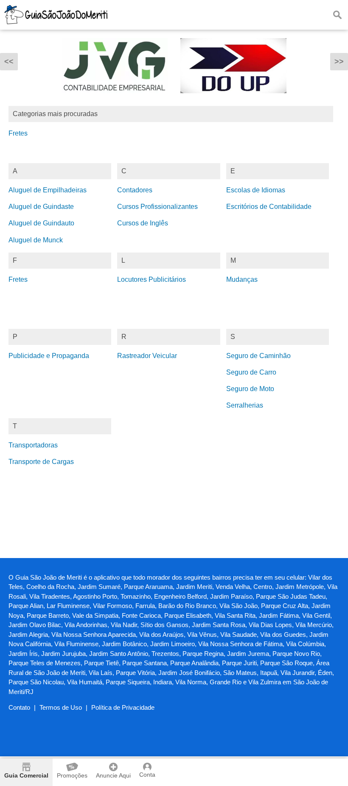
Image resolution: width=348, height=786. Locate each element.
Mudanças (242, 279)
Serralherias (244, 405)
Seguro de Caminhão (258, 355)
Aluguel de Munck (35, 240)
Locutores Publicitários (151, 279)
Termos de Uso (60, 707)
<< (9, 61)
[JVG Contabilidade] (114, 99)
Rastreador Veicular (147, 355)
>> (339, 61)
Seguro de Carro (251, 372)
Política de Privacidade (122, 707)
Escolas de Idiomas (255, 190)
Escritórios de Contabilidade (269, 206)
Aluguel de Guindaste (41, 206)
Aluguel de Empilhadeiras (47, 190)
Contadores (134, 190)
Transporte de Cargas (41, 461)
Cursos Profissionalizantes (157, 206)
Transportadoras (33, 445)
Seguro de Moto (250, 388)
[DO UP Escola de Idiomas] (233, 99)
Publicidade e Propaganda (48, 355)
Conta (147, 774)
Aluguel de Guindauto (41, 223)
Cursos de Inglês (142, 223)
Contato (19, 707)
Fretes (18, 133)
